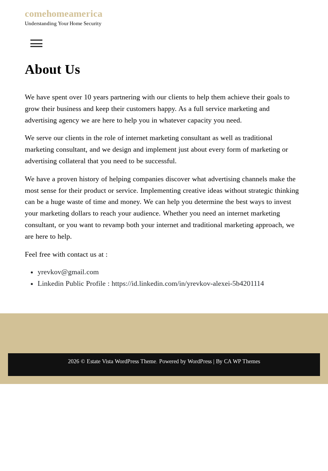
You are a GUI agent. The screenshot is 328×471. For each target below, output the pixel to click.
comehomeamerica (63, 13)
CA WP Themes (242, 361)
